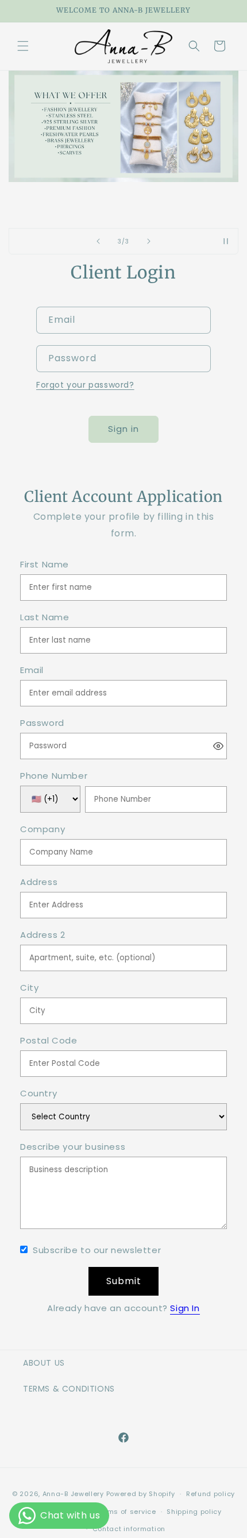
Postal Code (49, 1040)
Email (32, 670)
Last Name (44, 617)
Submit (123, 1281)
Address (38, 882)
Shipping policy (194, 1511)
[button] (23, 46)
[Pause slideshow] (225, 241)
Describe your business (72, 1147)
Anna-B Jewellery (73, 1493)
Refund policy (210, 1493)
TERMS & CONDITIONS (69, 1388)
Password (42, 723)
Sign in (123, 429)
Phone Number (53, 776)
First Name (44, 564)
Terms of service (126, 1511)
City (29, 988)
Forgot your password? (85, 385)
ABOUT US (44, 1363)
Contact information (128, 1528)
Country (38, 1093)
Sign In (184, 1308)
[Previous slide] (98, 241)
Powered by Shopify (141, 1493)
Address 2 (42, 935)
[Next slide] (148, 241)
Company (42, 829)
